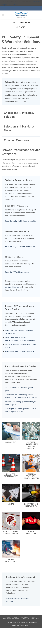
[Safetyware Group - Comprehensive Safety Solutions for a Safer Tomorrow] (21, 14)
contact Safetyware (13, 287)
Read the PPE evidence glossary (17, 272)
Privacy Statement (27, 617)
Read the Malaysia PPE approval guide (20, 221)
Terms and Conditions (12, 619)
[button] (3, 14)
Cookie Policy (12, 617)
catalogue (36, 1)
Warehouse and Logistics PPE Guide (19, 351)
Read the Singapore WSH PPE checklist (20, 246)
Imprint (26, 619)
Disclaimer (35, 619)
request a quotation (10, 4)
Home (15, 22)
